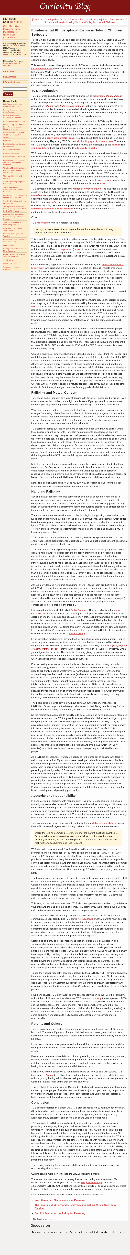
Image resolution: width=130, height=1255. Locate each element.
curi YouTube (9, 35)
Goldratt (6, 65)
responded (66, 249)
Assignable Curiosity (11, 153)
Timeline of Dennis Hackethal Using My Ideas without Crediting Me (14, 170)
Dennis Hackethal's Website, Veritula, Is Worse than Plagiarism (14, 162)
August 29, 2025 (52, 1219)
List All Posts (9, 77)
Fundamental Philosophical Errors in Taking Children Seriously (13, 217)
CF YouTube (9, 38)
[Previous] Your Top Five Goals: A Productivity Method (62, 19)
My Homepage (10, 32)
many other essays (91, 1182)
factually (82, 148)
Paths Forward (79, 610)
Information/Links (11, 82)
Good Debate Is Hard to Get (14, 121)
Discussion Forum (11, 29)
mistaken (93, 148)
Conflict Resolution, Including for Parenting (60, 1213)
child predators (40, 148)
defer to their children (104, 823)
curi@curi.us (16, 22)
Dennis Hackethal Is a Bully (14, 157)
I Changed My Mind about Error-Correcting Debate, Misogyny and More (13, 127)
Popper (15, 63)
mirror (77, 249)
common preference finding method (52, 208)
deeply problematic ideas (59, 137)
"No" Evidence (9, 260)
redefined (42, 222)
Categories (8, 71)
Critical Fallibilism (11, 26)
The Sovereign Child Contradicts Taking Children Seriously (14, 189)
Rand (5, 63)
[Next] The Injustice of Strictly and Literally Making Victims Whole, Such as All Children (85, 21)
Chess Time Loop (10, 263)
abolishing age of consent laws (95, 141)
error (103, 183)
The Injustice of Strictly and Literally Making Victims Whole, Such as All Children (15, 209)
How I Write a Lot (10, 140)
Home (97, 19)
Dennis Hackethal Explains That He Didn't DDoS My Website (13, 135)
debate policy (77, 633)
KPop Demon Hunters (11, 150)
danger (116, 144)
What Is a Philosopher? (12, 245)
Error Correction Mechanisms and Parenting (60, 1200)
